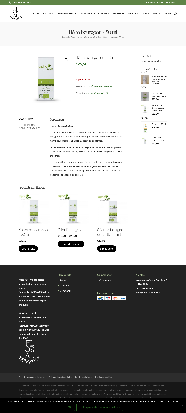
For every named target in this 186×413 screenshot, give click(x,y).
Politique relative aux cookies (99, 407)
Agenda (156, 13)
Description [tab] (26, 118)
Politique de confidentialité (60, 377)
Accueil (35, 13)
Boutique (150, 2)
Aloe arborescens (65, 13)
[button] (66, 59)
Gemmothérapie (87, 13)
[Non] (182, 405)
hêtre (107, 93)
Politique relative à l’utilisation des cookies (93, 377)
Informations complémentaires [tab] (29, 127)
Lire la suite (28, 248)
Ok (70, 407)
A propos (47, 13)
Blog (145, 13)
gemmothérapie (93, 93)
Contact (167, 13)
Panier (160, 2)
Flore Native (103, 13)
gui (102, 93)
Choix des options (71, 244)
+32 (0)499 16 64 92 (21, 2)
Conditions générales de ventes (32, 377)
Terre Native (118, 13)
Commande (65, 290)
